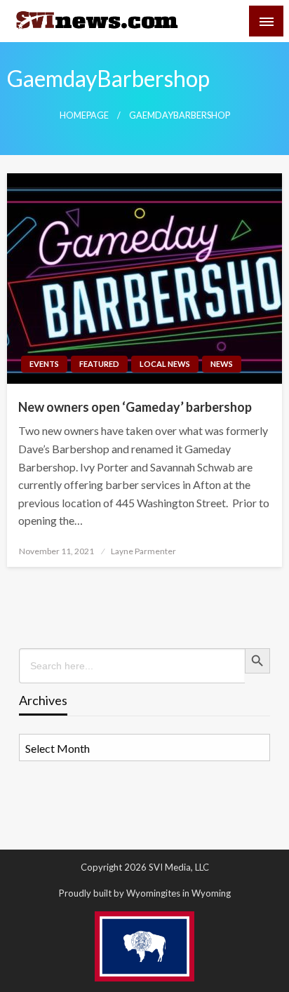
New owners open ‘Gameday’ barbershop (135, 407)
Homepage (84, 115)
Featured (99, 363)
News (221, 363)
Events (44, 363)
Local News (165, 363)
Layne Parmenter (143, 551)
